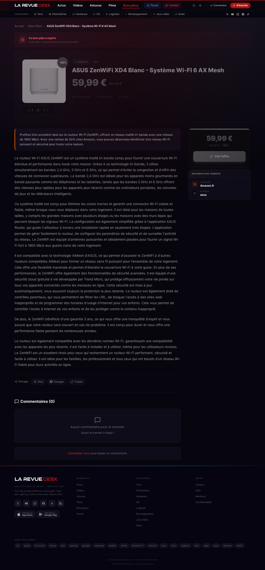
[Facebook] (243, 14)
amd (197, 545)
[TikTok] (248, 14)
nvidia (124, 545)
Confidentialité (203, 502)
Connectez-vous (79, 453)
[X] (227, 14)
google (86, 545)
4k (17, 545)
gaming (73, 545)
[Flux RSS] (60, 503)
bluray (53, 545)
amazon (227, 545)
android (152, 545)
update (112, 545)
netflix (239, 545)
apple (27, 545)
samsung (99, 545)
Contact (174, 5)
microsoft (40, 545)
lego (206, 545)
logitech (185, 545)
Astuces (95, 5)
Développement (137, 14)
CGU (198, 490)
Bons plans (130, 5)
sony (216, 545)
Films (112, 5)
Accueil (19, 26)
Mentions (201, 496)
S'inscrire (242, 5)
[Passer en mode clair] (200, 5)
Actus (61, 5)
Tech (40, 14)
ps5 (63, 545)
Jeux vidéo (162, 14)
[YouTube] (232, 14)
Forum (154, 5)
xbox (173, 545)
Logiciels (114, 14)
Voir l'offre (221, 156)
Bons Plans (35, 26)
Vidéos (78, 5)
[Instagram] (237, 14)
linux (163, 545)
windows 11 (138, 545)
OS (98, 14)
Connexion (220, 5)
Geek (181, 14)
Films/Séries (59, 14)
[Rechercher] (194, 6)
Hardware (81, 14)
